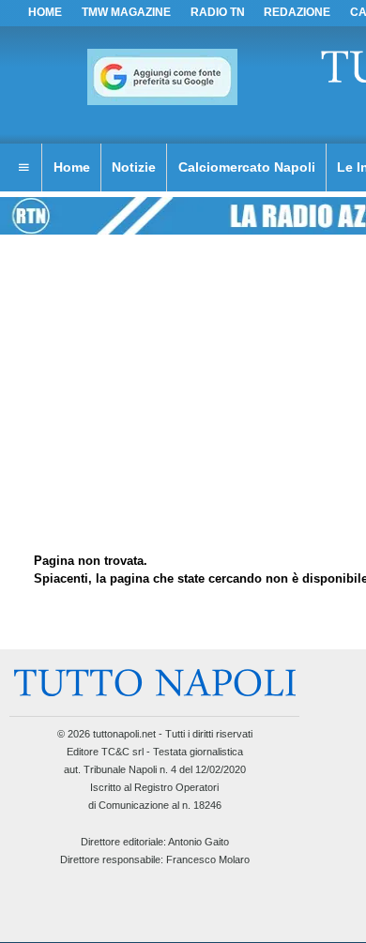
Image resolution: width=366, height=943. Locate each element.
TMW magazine (126, 12)
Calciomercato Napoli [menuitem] (246, 167)
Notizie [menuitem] (134, 167)
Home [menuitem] (71, 167)
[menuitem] (23, 168)
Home (45, 12)
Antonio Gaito (198, 841)
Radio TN (218, 12)
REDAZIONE (297, 12)
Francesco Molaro (208, 859)
